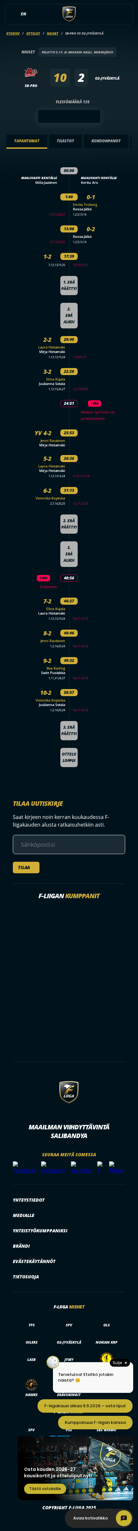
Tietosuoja (26, 1277)
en (23, 14)
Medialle (23, 1215)
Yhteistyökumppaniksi (40, 1231)
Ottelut (33, 33)
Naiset (52, 33)
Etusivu (13, 33)
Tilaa (24, 867)
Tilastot (65, 141)
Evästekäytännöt (34, 1261)
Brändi (21, 1246)
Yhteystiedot (29, 1200)
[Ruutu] (69, 116)
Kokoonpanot (106, 141)
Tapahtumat (26, 141)
